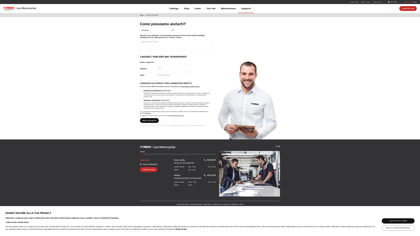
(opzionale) (157, 90)
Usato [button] (198, 8)
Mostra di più (180, 229)
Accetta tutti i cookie (398, 221)
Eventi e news (365, 2)
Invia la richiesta (149, 120)
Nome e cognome (147, 62)
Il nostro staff (354, 2)
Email (142, 75)
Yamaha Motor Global (196, 204)
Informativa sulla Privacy (190, 86)
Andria (142, 152)
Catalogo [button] (173, 8)
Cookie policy (234, 204)
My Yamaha (394, 2)
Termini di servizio (193, 125)
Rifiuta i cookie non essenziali (398, 228)
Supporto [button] (246, 8)
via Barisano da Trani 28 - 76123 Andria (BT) (187, 178)
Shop (186, 8)
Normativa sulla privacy (179, 125)
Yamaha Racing (207, 204)
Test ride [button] (210, 8)
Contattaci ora (408, 9)
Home (142, 15)
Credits (241, 204)
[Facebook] (276, 146)
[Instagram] (279, 146)
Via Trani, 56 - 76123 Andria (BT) (184, 163)
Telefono (143, 69)
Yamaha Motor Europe (183, 204)
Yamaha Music (217, 204)
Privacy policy (226, 204)
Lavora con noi (377, 2)
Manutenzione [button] (228, 8)
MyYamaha (147, 113)
